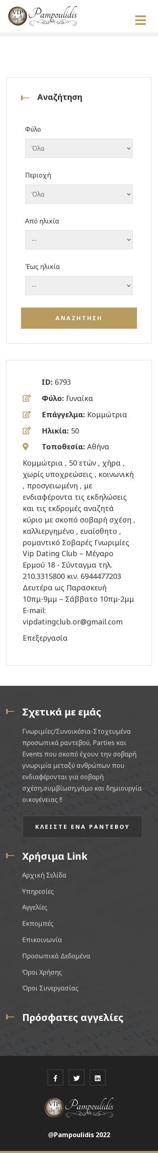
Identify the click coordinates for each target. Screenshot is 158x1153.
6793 (63, 382)
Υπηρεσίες (38, 891)
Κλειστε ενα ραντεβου (82, 826)
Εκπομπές (37, 923)
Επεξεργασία (45, 638)
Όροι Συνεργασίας (50, 988)
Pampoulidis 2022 (82, 1134)
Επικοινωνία (42, 939)
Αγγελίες (34, 907)
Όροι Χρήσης (42, 972)
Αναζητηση (79, 318)
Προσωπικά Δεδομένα (56, 955)
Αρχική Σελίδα (44, 875)
